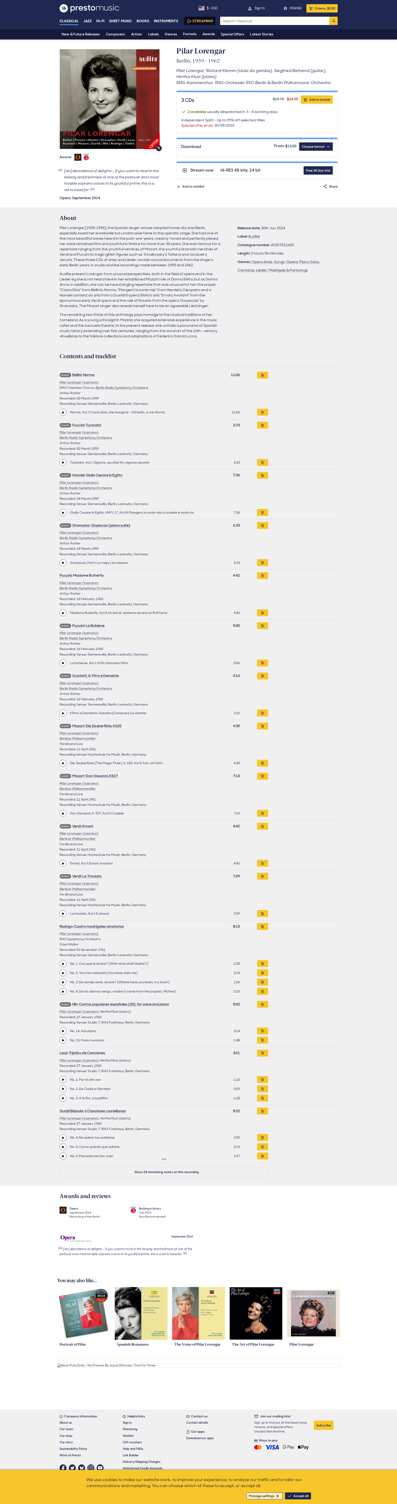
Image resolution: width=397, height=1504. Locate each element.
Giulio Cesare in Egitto (104, 475)
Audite (254, 236)
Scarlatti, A (81, 675)
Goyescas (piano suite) (110, 525)
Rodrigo (66, 926)
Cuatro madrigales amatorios (99, 926)
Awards (209, 34)
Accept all (300, 1496)
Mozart (78, 725)
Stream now (202, 170)
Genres (171, 34)
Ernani (87, 826)
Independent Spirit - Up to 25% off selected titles (223, 123)
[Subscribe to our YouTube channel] (101, 1467)
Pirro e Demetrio (105, 675)
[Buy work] (262, 375)
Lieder (261, 270)
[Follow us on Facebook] (64, 1467)
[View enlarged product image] (110, 99)
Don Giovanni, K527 (102, 775)
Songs (279, 261)
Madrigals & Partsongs (288, 270)
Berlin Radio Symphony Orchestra (121, 388)
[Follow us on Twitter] (73, 1467)
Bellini (77, 374)
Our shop (66, 1436)
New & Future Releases (81, 34)
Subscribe (323, 1425)
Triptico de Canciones (87, 1052)
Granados (81, 525)
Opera (292, 261)
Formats (190, 34)
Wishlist (295, 8)
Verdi (76, 826)
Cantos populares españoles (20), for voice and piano (124, 1004)
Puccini (78, 425)
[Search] (333, 21)
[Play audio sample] (63, 412)
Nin (75, 1004)
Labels (153, 34)
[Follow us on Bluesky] (82, 1467)
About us (66, 1423)
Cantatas (246, 270)
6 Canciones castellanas (105, 1110)
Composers (115, 34)
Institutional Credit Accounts (142, 1468)
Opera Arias (262, 261)
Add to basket (319, 99)
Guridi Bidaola (71, 1110)
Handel (78, 475)
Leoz (63, 1052)
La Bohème (95, 625)
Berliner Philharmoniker (78, 738)
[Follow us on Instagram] (92, 1467)
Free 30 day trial (318, 170)
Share (333, 186)
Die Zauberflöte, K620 (103, 725)
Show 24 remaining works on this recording (166, 1172)
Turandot (93, 425)
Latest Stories (261, 34)
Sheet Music (120, 21)
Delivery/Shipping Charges (141, 1462)
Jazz (87, 21)
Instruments (166, 21)
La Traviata (92, 876)
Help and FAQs (133, 1449)
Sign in (259, 8)
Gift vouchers (132, 1442)
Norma (89, 374)
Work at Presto (70, 1455)
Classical (69, 21)
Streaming (203, 21)
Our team (66, 1429)
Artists (136, 34)
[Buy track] (262, 412)
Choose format (313, 146)
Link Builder (131, 1455)
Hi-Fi (100, 21)
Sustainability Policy (73, 1449)
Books (143, 21)
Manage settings (261, 1496)
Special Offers (232, 34)
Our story (66, 1442)
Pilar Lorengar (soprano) (79, 382)
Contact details (197, 1423)
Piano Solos (309, 261)
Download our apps (200, 1438)
